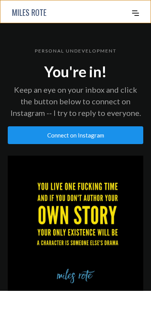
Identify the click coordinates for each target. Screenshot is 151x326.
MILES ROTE (29, 12)
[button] (135, 12)
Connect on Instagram (75, 135)
